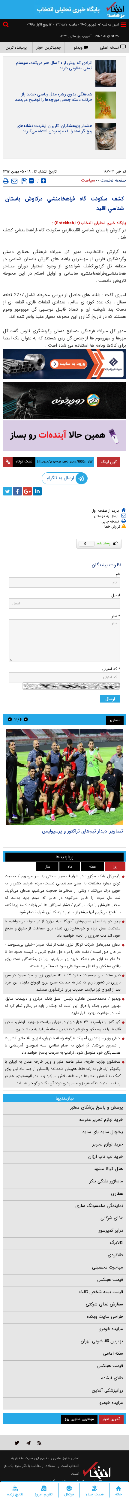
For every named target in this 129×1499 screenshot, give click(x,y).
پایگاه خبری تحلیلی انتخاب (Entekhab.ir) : (89, 223)
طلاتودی (115, 1255)
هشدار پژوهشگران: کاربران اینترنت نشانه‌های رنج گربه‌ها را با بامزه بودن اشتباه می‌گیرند (54, 128)
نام (118, 574)
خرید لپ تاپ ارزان (105, 1156)
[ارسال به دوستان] (14, 181)
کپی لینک (109, 462)
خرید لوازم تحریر (107, 1144)
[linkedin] (37, 491)
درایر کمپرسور (111, 1230)
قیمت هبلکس (110, 1279)
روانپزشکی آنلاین (107, 1390)
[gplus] (27, 491)
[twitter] (7, 491)
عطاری (117, 1193)
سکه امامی (113, 1353)
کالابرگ (116, 1242)
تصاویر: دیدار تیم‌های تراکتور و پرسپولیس (82, 831)
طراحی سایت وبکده (105, 1316)
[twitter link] (17, 1442)
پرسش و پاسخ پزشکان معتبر (96, 1107)
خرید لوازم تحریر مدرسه (101, 1119)
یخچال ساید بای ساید (102, 1132)
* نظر (116, 616)
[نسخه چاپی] (6, 181)
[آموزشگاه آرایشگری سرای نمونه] (64, 435)
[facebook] (17, 491)
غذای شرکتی (111, 1218)
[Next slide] (10, 719)
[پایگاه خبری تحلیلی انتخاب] (115, 9)
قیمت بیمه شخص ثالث (101, 1292)
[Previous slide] (26, 719)
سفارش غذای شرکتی (104, 1304)
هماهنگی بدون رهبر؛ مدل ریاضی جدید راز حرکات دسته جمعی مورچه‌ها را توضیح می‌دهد (53, 97)
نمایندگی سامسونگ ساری (99, 1205)
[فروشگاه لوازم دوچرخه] (64, 400)
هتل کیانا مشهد (108, 1168)
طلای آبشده (112, 1378)
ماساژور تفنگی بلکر (106, 1181)
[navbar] (123, 25)
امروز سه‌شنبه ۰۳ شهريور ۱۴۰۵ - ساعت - (86, 24)
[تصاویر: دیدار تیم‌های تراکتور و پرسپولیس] (64, 777)
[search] (6, 25)
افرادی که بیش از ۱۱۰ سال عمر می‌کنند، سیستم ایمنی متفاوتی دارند (54, 65)
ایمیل (115, 595)
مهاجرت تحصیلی (107, 1267)
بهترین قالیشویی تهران (102, 1341)
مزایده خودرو (111, 1328)
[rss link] (39, 1442)
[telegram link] (28, 1442)
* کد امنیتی (111, 669)
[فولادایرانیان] (64, 364)
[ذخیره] (24, 181)
